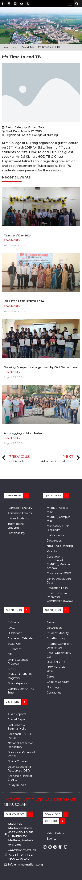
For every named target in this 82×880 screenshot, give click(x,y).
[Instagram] (9, 3)
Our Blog (53, 687)
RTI (10, 654)
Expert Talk (36, 127)
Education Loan (57, 588)
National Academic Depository (20, 745)
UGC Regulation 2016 (57, 669)
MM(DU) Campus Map (58, 518)
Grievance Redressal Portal (21, 754)
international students (16, 525)
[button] (70, 4)
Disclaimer (15, 633)
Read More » (12, 240)
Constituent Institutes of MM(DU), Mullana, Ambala (58, 562)
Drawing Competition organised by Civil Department (41, 367)
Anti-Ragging (56, 638)
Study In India (17, 785)
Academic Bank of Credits (20, 777)
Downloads (54, 540)
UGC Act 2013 (56, 662)
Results (52, 551)
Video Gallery (55, 833)
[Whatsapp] (28, 3)
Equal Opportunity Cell (59, 654)
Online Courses (18, 761)
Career (51, 676)
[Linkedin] (15, 3)
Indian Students (18, 518)
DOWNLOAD (52, 814)
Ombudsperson (18, 683)
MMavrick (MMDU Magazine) (20, 676)
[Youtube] (21, 3)
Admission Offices (20, 513)
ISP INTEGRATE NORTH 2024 (24, 301)
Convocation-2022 (59, 573)
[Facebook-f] (2, 3)
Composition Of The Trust (21, 690)
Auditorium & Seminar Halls (17, 726)
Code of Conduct (58, 682)
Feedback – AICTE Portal (20, 735)
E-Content (15, 649)
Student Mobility (58, 633)
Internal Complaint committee (59, 645)
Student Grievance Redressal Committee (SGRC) (60, 597)
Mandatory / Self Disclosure (58, 528)
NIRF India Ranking (60, 546)
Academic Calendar (20, 638)
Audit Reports (17, 714)
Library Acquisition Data (59, 580)
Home (6, 47)
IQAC (11, 627)
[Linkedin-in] (55, 847)
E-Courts (13, 622)
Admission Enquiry (20, 508)
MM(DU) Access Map (57, 509)
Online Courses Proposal (18, 661)
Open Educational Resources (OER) (19, 768)
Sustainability (16, 533)
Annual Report (17, 719)
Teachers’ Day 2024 (18, 235)
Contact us (54, 692)
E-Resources (55, 535)
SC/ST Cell (14, 643)
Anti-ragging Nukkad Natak (23, 433)
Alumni (51, 622)
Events (51, 838)
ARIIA (11, 669)
